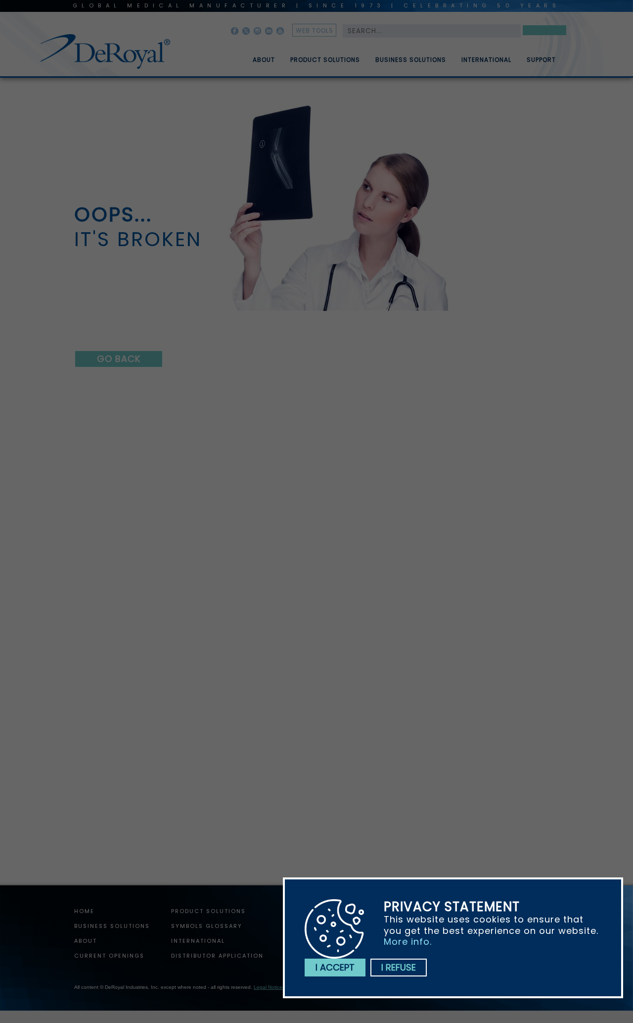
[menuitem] (256, 56)
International (486, 60)
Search (544, 32)
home (84, 911)
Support (541, 60)
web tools (314, 30)
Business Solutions (410, 60)
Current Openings (109, 956)
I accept (335, 967)
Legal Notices (269, 987)
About (264, 60)
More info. (408, 941)
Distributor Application (217, 956)
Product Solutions (325, 60)
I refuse (398, 967)
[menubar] (397, 56)
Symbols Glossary (206, 926)
